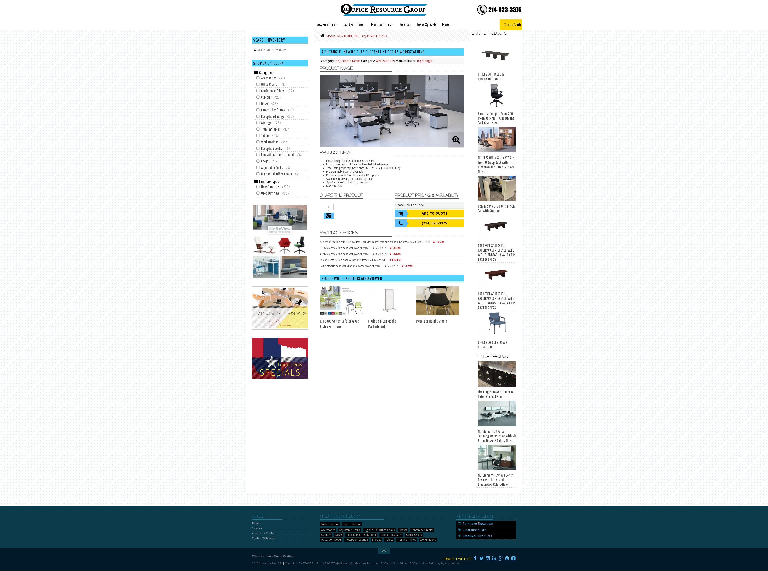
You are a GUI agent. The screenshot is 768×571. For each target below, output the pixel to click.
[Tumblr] (513, 558)
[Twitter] (481, 558)
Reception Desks (271, 148)
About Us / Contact (264, 533)
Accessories (268, 78)
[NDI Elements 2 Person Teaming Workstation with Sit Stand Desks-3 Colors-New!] (497, 413)
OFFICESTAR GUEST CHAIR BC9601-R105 (492, 344)
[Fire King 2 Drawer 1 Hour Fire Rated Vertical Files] (497, 374)
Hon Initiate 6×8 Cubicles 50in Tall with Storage (497, 208)
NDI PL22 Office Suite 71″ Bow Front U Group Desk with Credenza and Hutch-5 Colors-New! (496, 164)
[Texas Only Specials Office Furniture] (280, 379)
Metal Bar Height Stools (431, 320)
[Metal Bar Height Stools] (437, 300)
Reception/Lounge (273, 116)
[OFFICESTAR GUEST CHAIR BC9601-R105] (497, 324)
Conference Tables (273, 90)
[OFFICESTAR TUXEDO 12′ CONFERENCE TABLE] (497, 56)
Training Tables (271, 129)
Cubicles (266, 97)
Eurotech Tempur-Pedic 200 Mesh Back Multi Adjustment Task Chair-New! (496, 118)
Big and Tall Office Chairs (276, 174)
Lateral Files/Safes (273, 110)
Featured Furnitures (477, 536)
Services (405, 24)
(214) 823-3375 (434, 223)
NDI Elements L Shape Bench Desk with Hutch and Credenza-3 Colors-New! (495, 480)
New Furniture (325, 24)
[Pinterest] (507, 558)
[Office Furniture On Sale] (280, 328)
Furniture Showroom (478, 524)
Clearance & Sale (474, 530)
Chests (265, 161)
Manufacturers (381, 24)
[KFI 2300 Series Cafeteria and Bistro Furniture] (341, 300)
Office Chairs (269, 84)
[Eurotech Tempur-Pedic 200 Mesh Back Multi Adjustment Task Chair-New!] (497, 95)
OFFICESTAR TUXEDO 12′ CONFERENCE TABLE (491, 76)
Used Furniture (353, 24)
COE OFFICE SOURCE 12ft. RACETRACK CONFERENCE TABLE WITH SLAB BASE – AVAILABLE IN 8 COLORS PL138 (497, 252)
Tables (265, 135)
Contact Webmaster (264, 538)
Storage (266, 122)
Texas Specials (427, 24)
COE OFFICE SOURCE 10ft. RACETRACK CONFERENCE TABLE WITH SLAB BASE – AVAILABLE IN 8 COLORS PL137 (497, 300)
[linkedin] (494, 558)
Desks (265, 103)
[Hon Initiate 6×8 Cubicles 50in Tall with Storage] (497, 188)
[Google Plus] (500, 558)
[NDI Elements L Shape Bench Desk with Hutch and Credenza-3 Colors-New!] (497, 457)
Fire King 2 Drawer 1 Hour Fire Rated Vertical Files (496, 394)
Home (255, 523)
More (445, 24)
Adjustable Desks (347, 61)
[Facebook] (475, 558)
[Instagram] (488, 558)
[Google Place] (283, 563)
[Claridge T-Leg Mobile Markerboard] (389, 300)
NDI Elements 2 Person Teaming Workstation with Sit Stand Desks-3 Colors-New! (497, 436)
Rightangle (424, 61)
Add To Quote (434, 213)
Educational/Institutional (277, 154)
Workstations (385, 61)
